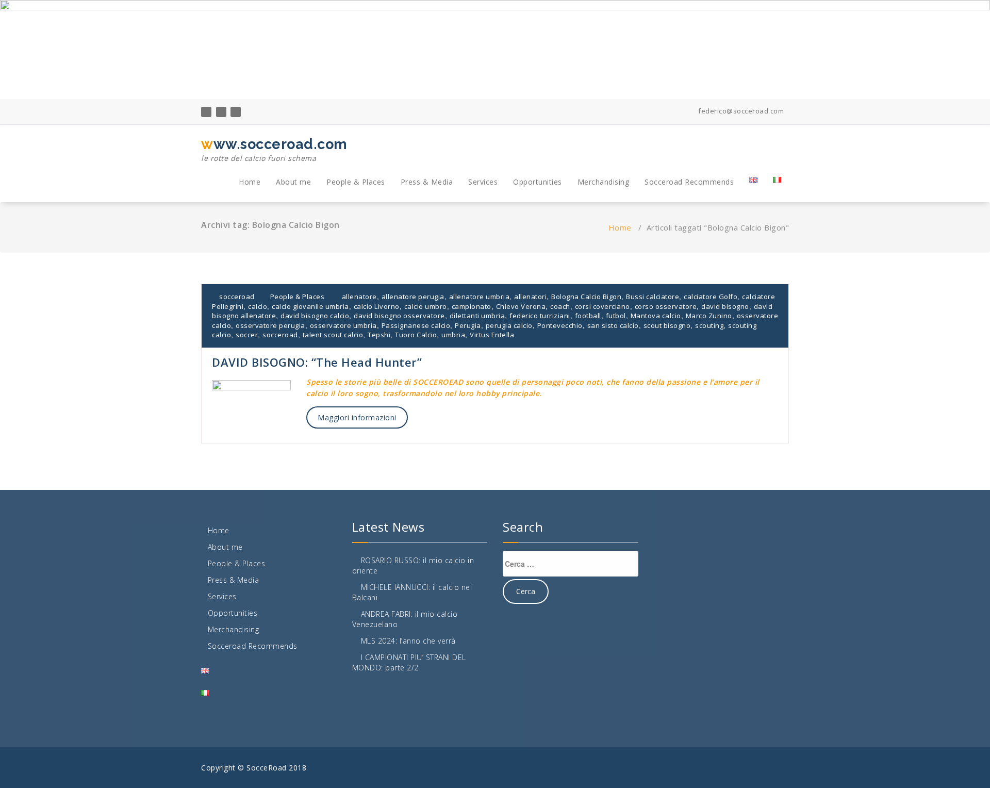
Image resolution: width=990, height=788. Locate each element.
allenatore (359, 296)
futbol (616, 315)
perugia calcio (509, 325)
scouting (709, 325)
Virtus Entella (492, 334)
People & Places (355, 182)
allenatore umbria (479, 296)
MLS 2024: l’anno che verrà (408, 641)
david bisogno (725, 306)
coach (560, 306)
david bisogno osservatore (399, 315)
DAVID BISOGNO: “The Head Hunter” (317, 362)
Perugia (468, 325)
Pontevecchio (560, 325)
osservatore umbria (343, 325)
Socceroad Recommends (689, 182)
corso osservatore (666, 306)
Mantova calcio (656, 315)
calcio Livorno (377, 306)
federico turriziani (539, 315)
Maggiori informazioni (357, 417)
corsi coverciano (602, 306)
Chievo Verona (521, 306)
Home (249, 182)
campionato (471, 306)
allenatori (530, 296)
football (588, 315)
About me (293, 182)
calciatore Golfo (710, 296)
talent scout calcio (333, 334)
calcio (257, 306)
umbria (453, 334)
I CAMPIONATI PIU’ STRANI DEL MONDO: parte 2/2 (409, 662)
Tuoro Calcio (416, 334)
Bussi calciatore (652, 296)
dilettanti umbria (477, 315)
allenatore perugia (413, 296)
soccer (247, 334)
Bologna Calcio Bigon (586, 296)
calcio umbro (425, 306)
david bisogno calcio (314, 315)
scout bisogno (667, 325)
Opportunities (537, 182)
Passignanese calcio (416, 325)
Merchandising (604, 182)
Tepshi (379, 334)
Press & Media (427, 182)
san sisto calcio (613, 325)
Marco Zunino (709, 315)
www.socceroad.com (274, 149)
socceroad (236, 296)
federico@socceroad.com (740, 111)
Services (483, 182)
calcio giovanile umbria (310, 306)
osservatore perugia (270, 325)
